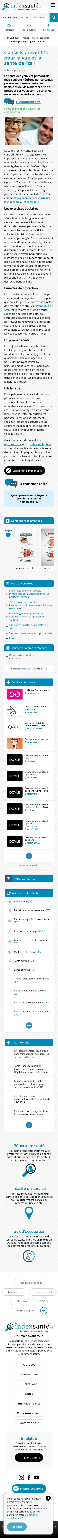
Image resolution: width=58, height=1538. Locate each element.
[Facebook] (29, 1477)
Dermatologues (25, 1310)
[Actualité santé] (29, 1125)
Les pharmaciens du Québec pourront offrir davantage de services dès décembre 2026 (29, 1084)
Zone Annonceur (29, 1413)
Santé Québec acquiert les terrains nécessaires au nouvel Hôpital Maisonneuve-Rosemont (31, 1069)
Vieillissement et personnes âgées (32, 1013)
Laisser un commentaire (27, 470)
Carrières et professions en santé (32, 921)
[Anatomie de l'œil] (26, 547)
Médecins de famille (31, 1282)
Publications (29, 1384)
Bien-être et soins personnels (32, 910)
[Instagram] (21, 1477)
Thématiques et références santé (31, 980)
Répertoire (9, 29)
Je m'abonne (32, 1457)
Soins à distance (29, 29)
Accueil (26, 37)
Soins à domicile (45, 1292)
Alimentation (23, 901)
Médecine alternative (27, 952)
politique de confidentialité (23, 1516)
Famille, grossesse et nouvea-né (31, 941)
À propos (29, 1364)
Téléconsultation (24, 879)
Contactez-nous (29, 1423)
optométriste (13, 444)
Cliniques (22, 1301)
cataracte (33, 202)
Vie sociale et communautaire (32, 1002)
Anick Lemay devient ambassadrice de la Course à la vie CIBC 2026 (32, 1099)
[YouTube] (36, 1477)
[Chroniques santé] (29, 1025)
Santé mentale (24, 960)
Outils (29, 1394)
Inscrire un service (31, 1488)
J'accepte (17, 1527)
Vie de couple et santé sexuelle (30, 992)
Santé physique (15, 70)
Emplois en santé (29, 1403)
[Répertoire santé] (43, 1310)
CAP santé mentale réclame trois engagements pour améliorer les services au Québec (31, 1054)
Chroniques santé (40, 37)
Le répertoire (29, 1374)
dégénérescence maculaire (33, 198)
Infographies (48, 29)
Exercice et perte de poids (29, 931)
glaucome (13, 202)
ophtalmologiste (40, 444)
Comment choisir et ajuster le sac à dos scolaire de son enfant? (31, 1113)
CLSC (42, 1301)
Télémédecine (15, 1292)
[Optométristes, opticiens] (29, 856)
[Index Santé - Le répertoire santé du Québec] (22, 6)
